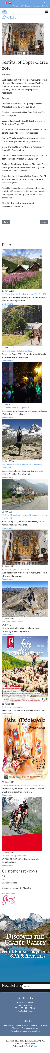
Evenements (7, 303)
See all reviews (8, 893)
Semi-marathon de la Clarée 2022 (17, 350)
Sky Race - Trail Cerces (12, 621)
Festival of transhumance (13, 707)
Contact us (28, 6)
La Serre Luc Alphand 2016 (14, 855)
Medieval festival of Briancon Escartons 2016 (23, 785)
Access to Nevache (41, 6)
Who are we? (18, 6)
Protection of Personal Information (25, 1031)
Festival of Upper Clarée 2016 (15, 569)
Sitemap (15, 1028)
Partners (43, 1025)
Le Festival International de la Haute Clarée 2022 (24, 294)
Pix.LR (28, 1046)
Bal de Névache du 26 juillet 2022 (17, 407)
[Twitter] (44, 2)
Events (34, 1025)
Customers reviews (30, 1028)
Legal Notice (8, 1025)
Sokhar (34, 1046)
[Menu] (46, 12)
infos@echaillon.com (25, 1011)
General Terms (22, 1025)
